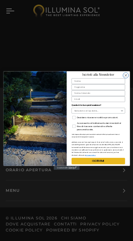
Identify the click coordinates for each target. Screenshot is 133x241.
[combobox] (97, 110)
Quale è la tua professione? (86, 105)
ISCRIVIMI (98, 161)
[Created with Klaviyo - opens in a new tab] (66, 168)
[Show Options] (121, 110)
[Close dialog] (125, 75)
